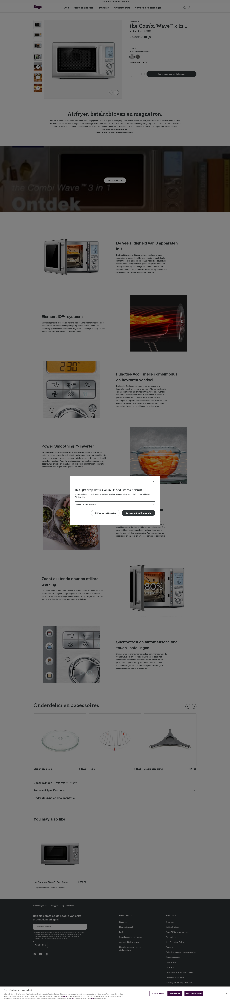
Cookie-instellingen (157, 993)
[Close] (153, 481)
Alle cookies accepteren (194, 993)
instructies (65, 996)
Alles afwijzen (175, 993)
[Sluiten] (226, 993)
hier (73, 998)
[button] (138, 513)
